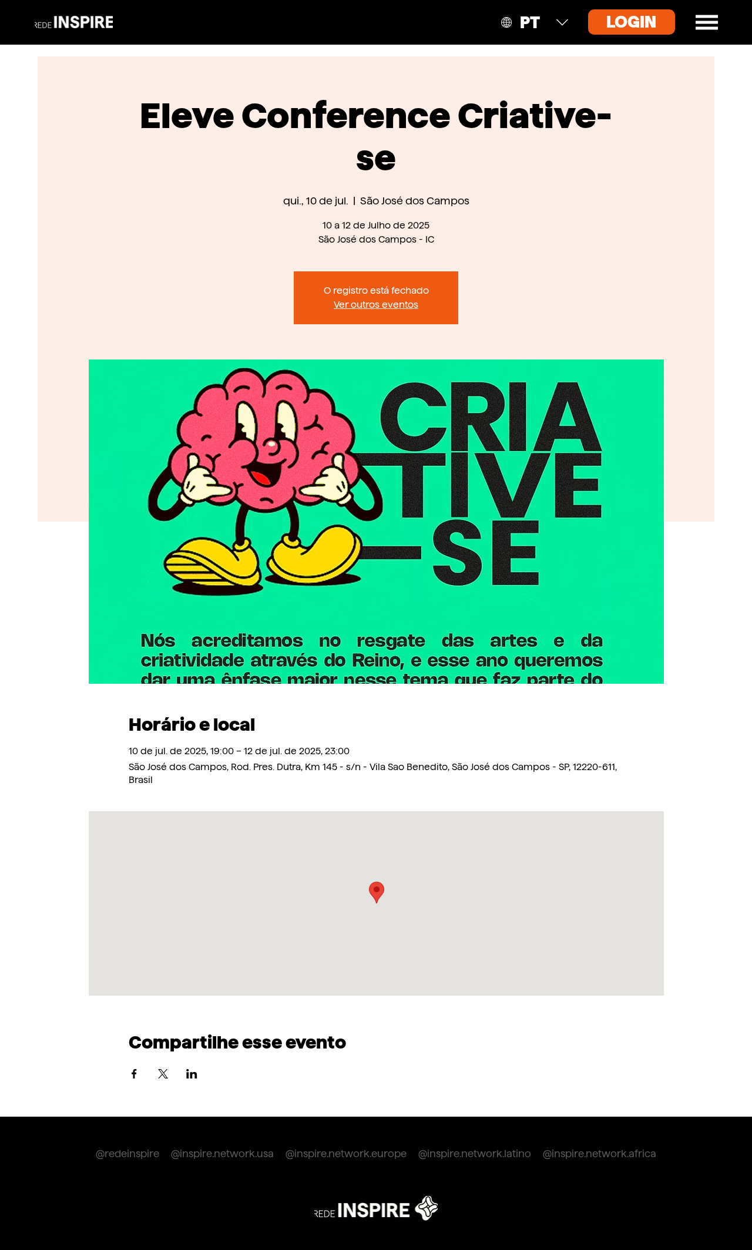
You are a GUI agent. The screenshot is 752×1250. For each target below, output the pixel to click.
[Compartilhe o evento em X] (163, 1073)
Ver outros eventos (376, 305)
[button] (707, 22)
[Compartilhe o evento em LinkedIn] (191, 1073)
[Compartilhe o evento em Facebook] (134, 1073)
